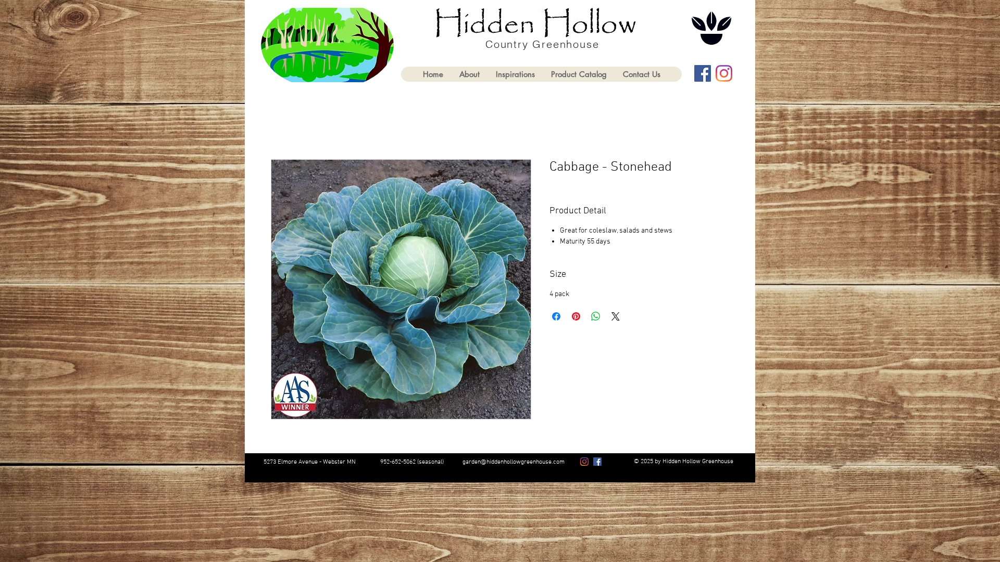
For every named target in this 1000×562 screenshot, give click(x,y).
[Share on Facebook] (556, 316)
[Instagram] (724, 73)
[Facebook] (702, 73)
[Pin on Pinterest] (576, 316)
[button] (579, 74)
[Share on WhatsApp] (596, 316)
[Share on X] (615, 316)
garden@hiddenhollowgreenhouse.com (514, 462)
